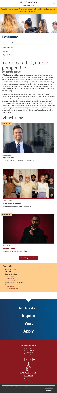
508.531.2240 (10, 278)
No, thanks (49, 390)
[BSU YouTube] (33, 359)
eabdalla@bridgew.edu (12, 288)
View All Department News (28, 258)
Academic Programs (8, 47)
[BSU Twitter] (26, 359)
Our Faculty (6, 51)
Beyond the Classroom (9, 55)
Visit (28, 323)
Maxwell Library (28, 381)
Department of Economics (11, 43)
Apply (28, 331)
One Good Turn (8, 157)
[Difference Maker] (28, 229)
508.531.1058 (10, 287)
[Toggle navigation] (54, 3)
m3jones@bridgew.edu (12, 280)
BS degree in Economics (47, 105)
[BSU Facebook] (23, 359)
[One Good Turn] (28, 138)
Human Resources (28, 379)
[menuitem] (28, 48)
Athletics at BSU (28, 383)
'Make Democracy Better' (12, 203)
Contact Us (28, 355)
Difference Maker (9, 248)
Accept (49, 387)
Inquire (28, 315)
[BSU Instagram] (30, 359)
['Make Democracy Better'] (28, 183)
